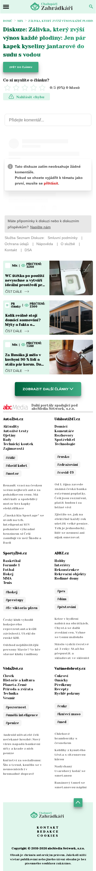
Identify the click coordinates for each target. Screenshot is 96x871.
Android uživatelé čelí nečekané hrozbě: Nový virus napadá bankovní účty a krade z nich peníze (21, 744)
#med (61, 722)
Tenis (7, 583)
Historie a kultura (19, 680)
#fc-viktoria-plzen (21, 608)
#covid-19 (65, 472)
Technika (10, 693)
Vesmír (9, 698)
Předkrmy (63, 685)
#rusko (63, 457)
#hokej (11, 592)
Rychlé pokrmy (67, 693)
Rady (7, 440)
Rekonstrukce (67, 570)
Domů (7, 21)
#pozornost (16, 707)
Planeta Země (15, 685)
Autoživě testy (15, 431)
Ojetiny (9, 435)
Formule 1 (11, 565)
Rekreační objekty (70, 574)
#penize (12, 723)
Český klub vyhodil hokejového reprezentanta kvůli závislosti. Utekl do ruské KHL (19, 629)
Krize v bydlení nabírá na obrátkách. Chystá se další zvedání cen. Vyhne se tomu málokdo (72, 628)
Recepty (62, 689)
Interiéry (62, 565)
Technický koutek (18, 444)
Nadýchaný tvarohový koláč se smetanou (70, 771)
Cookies (48, 835)
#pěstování (66, 607)
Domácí (61, 426)
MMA (7, 578)
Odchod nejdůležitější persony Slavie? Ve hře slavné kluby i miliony (21, 649)
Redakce (48, 831)
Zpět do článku (20, 67)
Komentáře (64, 431)
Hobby (60, 561)
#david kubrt (16, 466)
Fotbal (8, 570)
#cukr (62, 706)
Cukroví (61, 676)
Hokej (8, 574)
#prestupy (14, 600)
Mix (20, 21)
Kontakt (48, 827)
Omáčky (61, 680)
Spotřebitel (65, 440)
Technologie (65, 444)
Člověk (8, 676)
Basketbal (11, 561)
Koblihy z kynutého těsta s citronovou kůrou (70, 754)
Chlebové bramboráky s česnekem (66, 738)
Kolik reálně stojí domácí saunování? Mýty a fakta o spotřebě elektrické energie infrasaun (23, 324)
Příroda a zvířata (18, 689)
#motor (12, 473)
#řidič (10, 458)
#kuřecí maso (69, 714)
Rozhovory (64, 435)
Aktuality (11, 426)
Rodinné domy (67, 578)
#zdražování (67, 465)
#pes (61, 591)
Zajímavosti (13, 449)
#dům (61, 599)
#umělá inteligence (22, 715)
